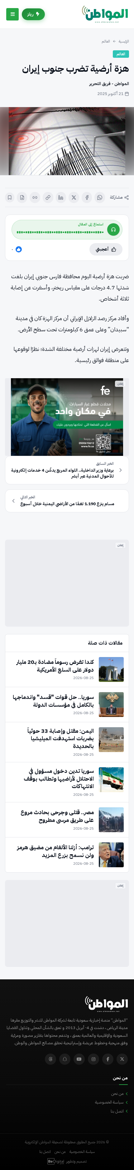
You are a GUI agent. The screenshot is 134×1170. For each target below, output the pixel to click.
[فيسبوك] (87, 197)
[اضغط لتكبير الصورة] (67, 141)
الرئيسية (124, 41)
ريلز (30, 14)
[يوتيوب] (79, 1059)
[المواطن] (105, 14)
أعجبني (102, 249)
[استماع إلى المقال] (113, 229)
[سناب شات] (64, 1059)
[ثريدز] (50, 1059)
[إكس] (74, 197)
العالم (106, 41)
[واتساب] (99, 197)
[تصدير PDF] (22, 197)
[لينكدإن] (61, 197)
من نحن (117, 1093)
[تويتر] (122, 1059)
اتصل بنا (117, 1111)
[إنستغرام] (93, 1059)
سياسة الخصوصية (109, 1102)
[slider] (60, 232)
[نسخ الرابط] (48, 197)
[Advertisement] (67, 583)
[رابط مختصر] (35, 197)
